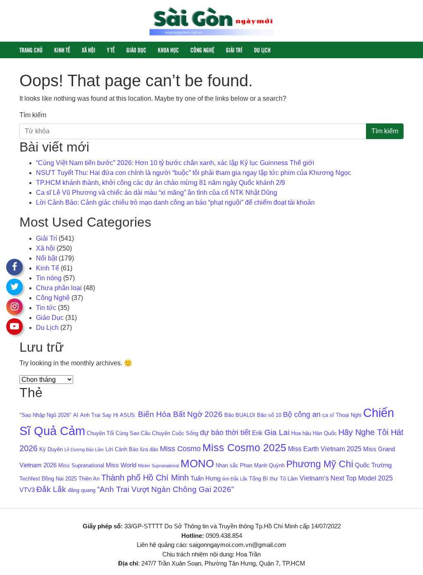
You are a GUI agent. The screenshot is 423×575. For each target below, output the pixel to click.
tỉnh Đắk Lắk (234, 478)
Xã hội (88, 49)
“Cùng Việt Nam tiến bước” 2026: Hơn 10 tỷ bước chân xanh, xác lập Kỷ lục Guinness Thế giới (175, 162)
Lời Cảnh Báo (121, 449)
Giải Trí (234, 49)
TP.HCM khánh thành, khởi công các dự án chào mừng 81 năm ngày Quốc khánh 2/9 (160, 182)
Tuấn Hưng (205, 478)
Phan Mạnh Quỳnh (262, 465)
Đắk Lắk (51, 489)
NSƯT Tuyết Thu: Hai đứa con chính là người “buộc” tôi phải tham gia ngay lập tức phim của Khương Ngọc (193, 172)
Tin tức (46, 307)
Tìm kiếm (32, 114)
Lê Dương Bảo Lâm (84, 449)
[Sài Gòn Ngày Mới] (211, 20)
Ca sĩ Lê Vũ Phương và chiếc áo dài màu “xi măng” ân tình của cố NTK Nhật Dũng (156, 192)
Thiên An (89, 479)
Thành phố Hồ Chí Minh (145, 477)
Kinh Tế (62, 49)
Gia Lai (277, 432)
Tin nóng (49, 278)
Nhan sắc (227, 465)
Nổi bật (46, 258)
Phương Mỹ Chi (319, 464)
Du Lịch (262, 49)
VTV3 (27, 490)
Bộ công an (302, 414)
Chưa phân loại (59, 287)
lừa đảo (149, 449)
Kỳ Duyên (51, 449)
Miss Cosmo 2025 (244, 447)
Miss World (121, 465)
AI (75, 415)
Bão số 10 (269, 415)
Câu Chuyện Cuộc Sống (169, 433)
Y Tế (111, 49)
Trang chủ (31, 49)
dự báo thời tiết (225, 432)
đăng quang (81, 490)
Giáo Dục (136, 49)
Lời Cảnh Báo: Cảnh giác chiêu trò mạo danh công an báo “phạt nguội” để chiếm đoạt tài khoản (175, 202)
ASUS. (128, 415)
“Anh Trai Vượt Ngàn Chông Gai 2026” (165, 489)
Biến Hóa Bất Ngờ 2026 (180, 414)
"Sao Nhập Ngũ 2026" (45, 415)
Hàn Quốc (325, 433)
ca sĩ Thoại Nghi (341, 415)
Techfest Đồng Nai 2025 (48, 479)
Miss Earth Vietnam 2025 (324, 448)
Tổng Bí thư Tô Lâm (273, 479)
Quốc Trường (373, 465)
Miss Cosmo (180, 449)
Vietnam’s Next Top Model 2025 (346, 478)
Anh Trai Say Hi (99, 415)
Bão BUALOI (239, 415)
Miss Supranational (81, 465)
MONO (197, 463)
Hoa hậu (301, 433)
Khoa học (168, 49)
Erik (257, 433)
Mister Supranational (158, 465)
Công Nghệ (202, 49)
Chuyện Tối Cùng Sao (113, 433)
